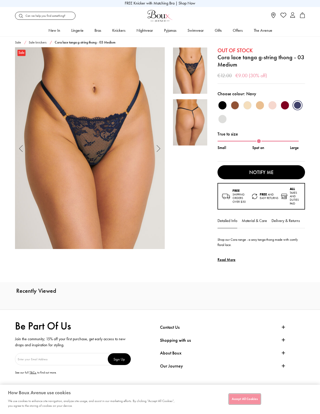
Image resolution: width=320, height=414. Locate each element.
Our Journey (171, 366)
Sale (18, 42)
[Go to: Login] (292, 15)
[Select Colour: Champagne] (223, 119)
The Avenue (263, 30)
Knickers (119, 30)
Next (158, 148)
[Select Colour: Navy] (297, 105)
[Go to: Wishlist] (282, 15)
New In (54, 30)
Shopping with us (175, 340)
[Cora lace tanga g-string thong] (90, 148)
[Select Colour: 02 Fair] (247, 105)
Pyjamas (170, 30)
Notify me (261, 172)
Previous (21, 148)
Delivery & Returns (286, 220)
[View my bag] (302, 17)
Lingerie (77, 30)
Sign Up (119, 359)
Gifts (218, 30)
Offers (238, 30)
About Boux (171, 353)
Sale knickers (37, 42)
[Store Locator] (273, 17)
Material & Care (254, 220)
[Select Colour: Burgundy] (285, 105)
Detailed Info (227, 220)
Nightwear (144, 30)
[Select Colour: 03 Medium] (260, 105)
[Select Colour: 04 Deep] (235, 105)
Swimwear (196, 30)
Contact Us (170, 327)
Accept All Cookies (245, 399)
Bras (97, 30)
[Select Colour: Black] (223, 105)
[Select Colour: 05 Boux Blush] (273, 105)
